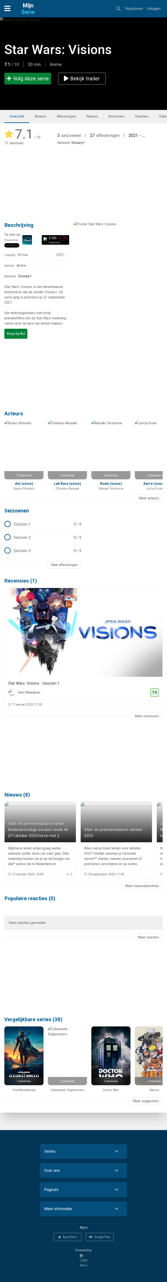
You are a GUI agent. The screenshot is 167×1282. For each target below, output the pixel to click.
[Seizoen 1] (42, 524)
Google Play (102, 1237)
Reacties (142, 116)
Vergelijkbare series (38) (33, 1019)
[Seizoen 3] (42, 550)
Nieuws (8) (17, 795)
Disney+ (78, 143)
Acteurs (40, 116)
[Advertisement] (83, 180)
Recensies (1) (20, 581)
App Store (70, 1237)
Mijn (28, 8)
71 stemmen (13, 143)
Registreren (134, 9)
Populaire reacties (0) (29, 898)
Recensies (116, 116)
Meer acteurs (149, 498)
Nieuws (92, 116)
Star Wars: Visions (58, 49)
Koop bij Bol (16, 334)
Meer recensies (147, 716)
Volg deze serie (31, 79)
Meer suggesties (146, 1101)
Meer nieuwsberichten (142, 886)
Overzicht (17, 116)
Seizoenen (16, 511)
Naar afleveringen (64, 565)
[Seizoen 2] (42, 537)
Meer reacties (148, 937)
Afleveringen (66, 116)
